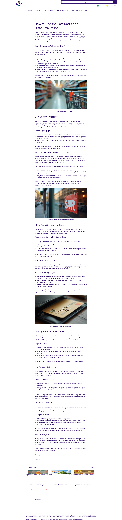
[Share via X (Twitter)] (39, 455)
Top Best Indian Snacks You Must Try (82, 485)
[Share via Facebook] (35, 455)
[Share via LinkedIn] (42, 455)
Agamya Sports (38, 10)
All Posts (30, 10)
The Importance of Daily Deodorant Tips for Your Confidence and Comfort (38, 485)
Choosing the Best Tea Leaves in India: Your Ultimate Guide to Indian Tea (60, 485)
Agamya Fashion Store (76, 10)
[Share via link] (46, 455)
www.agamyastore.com (76, 515)
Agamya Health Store (62, 10)
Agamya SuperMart (50, 10)
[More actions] (86, 20)
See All (92, 467)
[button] (115, 6)
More (86, 10)
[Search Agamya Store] (114, 2)
